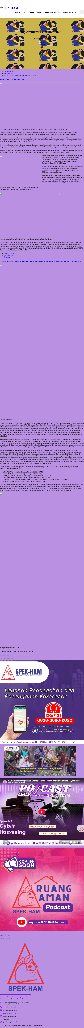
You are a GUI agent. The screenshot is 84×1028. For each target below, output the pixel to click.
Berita (6, 75)
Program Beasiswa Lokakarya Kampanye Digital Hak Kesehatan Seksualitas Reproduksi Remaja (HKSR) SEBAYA (40, 261)
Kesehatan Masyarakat (22, 75)
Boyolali (11, 75)
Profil (25, 12)
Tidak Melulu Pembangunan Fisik (12, 79)
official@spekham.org (10, 1010)
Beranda (18, 12)
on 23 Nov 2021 (9, 71)
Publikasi (39, 12)
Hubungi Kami (55, 12)
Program (33, 75)
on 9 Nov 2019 (9, 253)
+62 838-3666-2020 (9, 1007)
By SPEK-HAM (9, 73)
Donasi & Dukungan (70, 12)
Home (44, 37)
